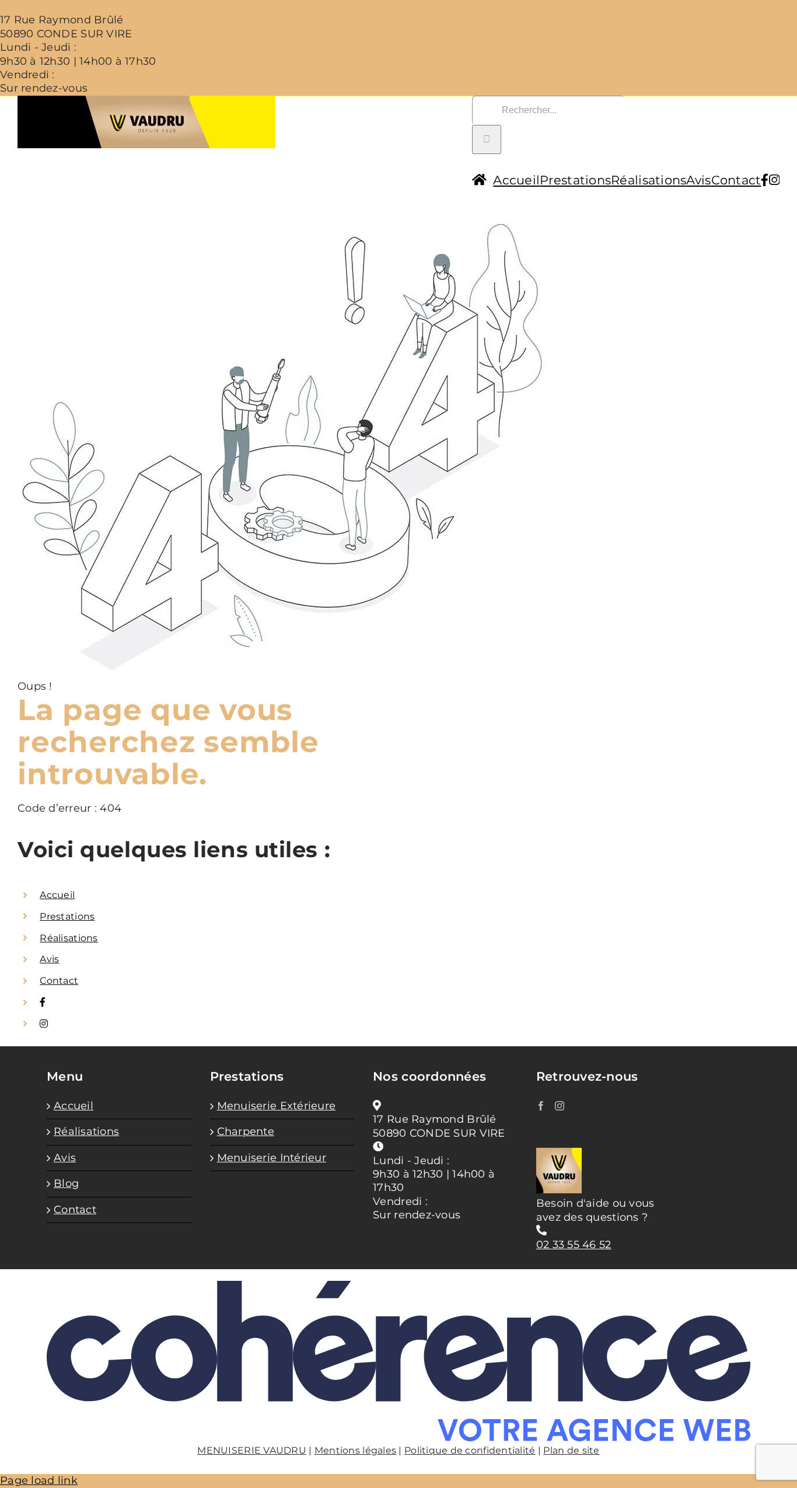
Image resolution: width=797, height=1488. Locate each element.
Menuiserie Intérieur (271, 1157)
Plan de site (571, 1450)
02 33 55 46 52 (37, 6)
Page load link (39, 1480)
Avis (49, 959)
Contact (59, 980)
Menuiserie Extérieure (276, 1105)
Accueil (57, 894)
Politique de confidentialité (470, 1450)
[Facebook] (541, 1105)
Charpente (245, 1131)
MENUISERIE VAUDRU (251, 1450)
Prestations (67, 916)
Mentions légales (355, 1450)
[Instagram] (559, 1105)
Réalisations (68, 938)
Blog (66, 1183)
